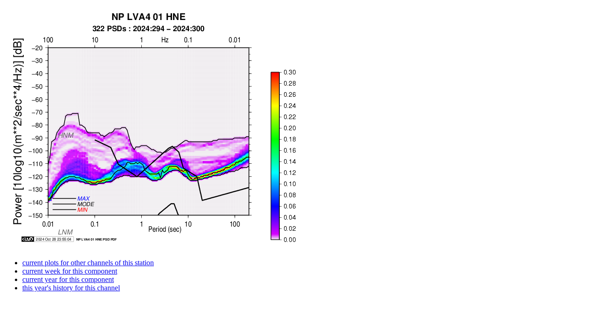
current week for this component (69, 271)
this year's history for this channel (71, 288)
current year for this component (68, 279)
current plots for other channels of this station (88, 263)
